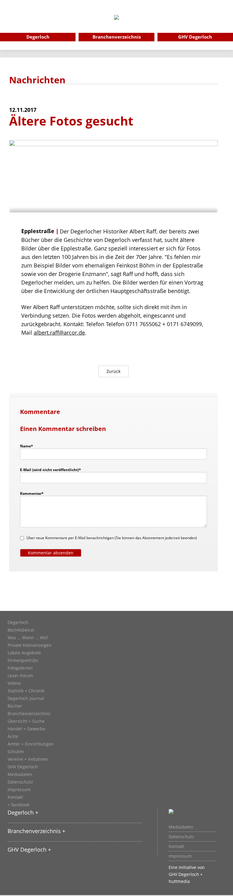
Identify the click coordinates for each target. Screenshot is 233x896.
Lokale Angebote (24, 653)
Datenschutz (20, 782)
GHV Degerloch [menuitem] (195, 37)
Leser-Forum (20, 675)
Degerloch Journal (26, 698)
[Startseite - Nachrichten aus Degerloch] (116, 25)
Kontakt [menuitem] (176, 846)
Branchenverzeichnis (29, 713)
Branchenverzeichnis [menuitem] (117, 37)
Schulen (16, 751)
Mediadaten (20, 774)
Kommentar (32, 493)
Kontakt (15, 797)
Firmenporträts (23, 660)
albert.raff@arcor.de (59, 332)
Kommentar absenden (50, 553)
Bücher (15, 706)
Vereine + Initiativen (28, 759)
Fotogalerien (20, 668)
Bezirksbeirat (21, 630)
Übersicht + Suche (26, 721)
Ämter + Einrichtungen (31, 744)
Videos (14, 683)
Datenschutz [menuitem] (181, 836)
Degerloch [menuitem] (37, 37)
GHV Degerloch (23, 767)
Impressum (19, 789)
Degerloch (18, 622)
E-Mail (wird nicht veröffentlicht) (50, 469)
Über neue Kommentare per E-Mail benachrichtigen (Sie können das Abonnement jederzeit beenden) (111, 537)
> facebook (18, 805)
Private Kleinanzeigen (30, 645)
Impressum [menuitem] (180, 856)
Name (29, 446)
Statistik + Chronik (26, 691)
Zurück (113, 371)
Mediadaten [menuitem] (181, 827)
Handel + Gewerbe (26, 729)
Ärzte (13, 736)
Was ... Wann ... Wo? (28, 637)
